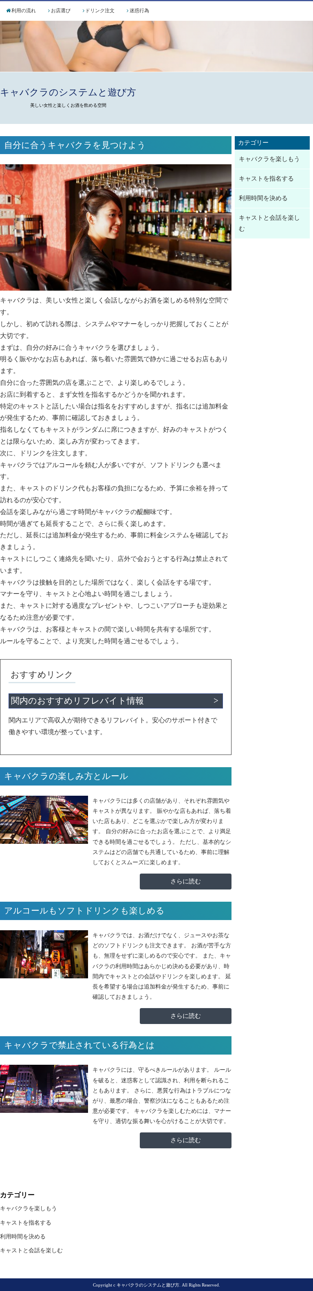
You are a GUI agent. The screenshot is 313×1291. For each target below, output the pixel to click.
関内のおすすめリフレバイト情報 (77, 700)
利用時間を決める (263, 198)
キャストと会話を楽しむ (269, 223)
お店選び (61, 10)
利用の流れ (23, 10)
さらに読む (185, 881)
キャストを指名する (266, 178)
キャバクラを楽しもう (269, 159)
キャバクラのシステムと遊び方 (68, 92)
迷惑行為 (139, 10)
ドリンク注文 (100, 10)
